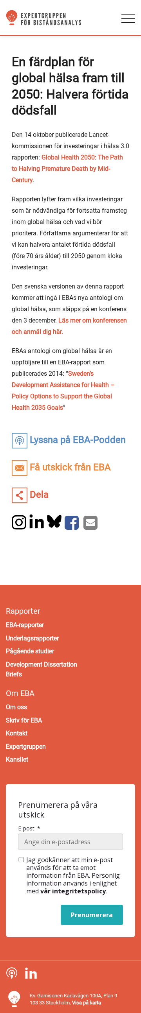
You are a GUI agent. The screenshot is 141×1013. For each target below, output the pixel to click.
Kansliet (17, 759)
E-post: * (29, 828)
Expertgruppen (26, 746)
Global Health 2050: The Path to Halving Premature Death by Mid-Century (67, 169)
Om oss (16, 707)
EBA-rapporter (25, 625)
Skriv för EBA (24, 720)
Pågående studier (30, 651)
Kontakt (16, 733)
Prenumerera (92, 915)
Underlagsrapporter (32, 638)
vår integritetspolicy (73, 891)
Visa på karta (86, 1003)
